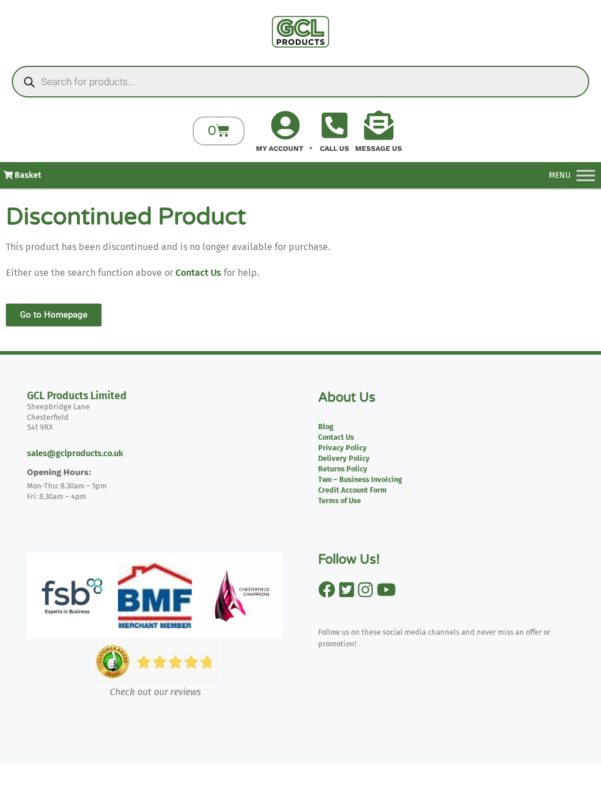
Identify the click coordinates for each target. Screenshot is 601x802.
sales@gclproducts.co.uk (75, 454)
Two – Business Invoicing (360, 479)
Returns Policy (342, 468)
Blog (325, 426)
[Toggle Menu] (585, 175)
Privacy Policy (342, 447)
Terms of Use (339, 500)
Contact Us (198, 272)
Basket (27, 175)
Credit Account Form (352, 490)
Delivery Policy (344, 458)
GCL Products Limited (77, 396)
